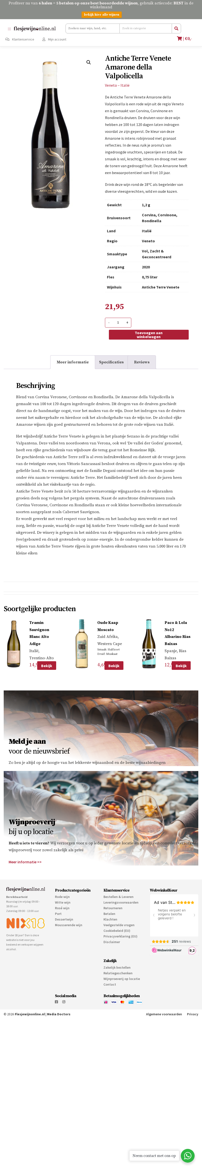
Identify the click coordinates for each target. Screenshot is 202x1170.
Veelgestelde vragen (119, 925)
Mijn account (56, 39)
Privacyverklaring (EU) (120, 936)
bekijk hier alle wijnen (101, 15)
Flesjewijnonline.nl (30, 1014)
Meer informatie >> (25, 861)
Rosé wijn (62, 908)
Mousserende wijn (68, 925)
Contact (109, 984)
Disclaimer (111, 942)
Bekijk (46, 665)
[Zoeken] (176, 28)
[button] (88, 62)
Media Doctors (58, 1014)
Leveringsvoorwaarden (120, 902)
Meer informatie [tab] (73, 362)
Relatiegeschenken (118, 973)
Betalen (109, 913)
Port (58, 913)
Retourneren (112, 908)
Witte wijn (62, 902)
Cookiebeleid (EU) (116, 930)
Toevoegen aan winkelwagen (149, 334)
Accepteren (109, 1148)
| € (187, 38)
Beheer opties (91, 1134)
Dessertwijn (64, 919)
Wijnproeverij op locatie (121, 979)
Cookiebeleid (123, 1160)
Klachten (110, 919)
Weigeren (167, 1148)
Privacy (192, 1014)
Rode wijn (62, 897)
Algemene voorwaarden (164, 1014)
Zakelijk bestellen (117, 967)
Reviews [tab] (142, 362)
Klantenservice (22, 39)
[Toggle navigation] (9, 28)
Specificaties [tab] (111, 362)
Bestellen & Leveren (118, 897)
